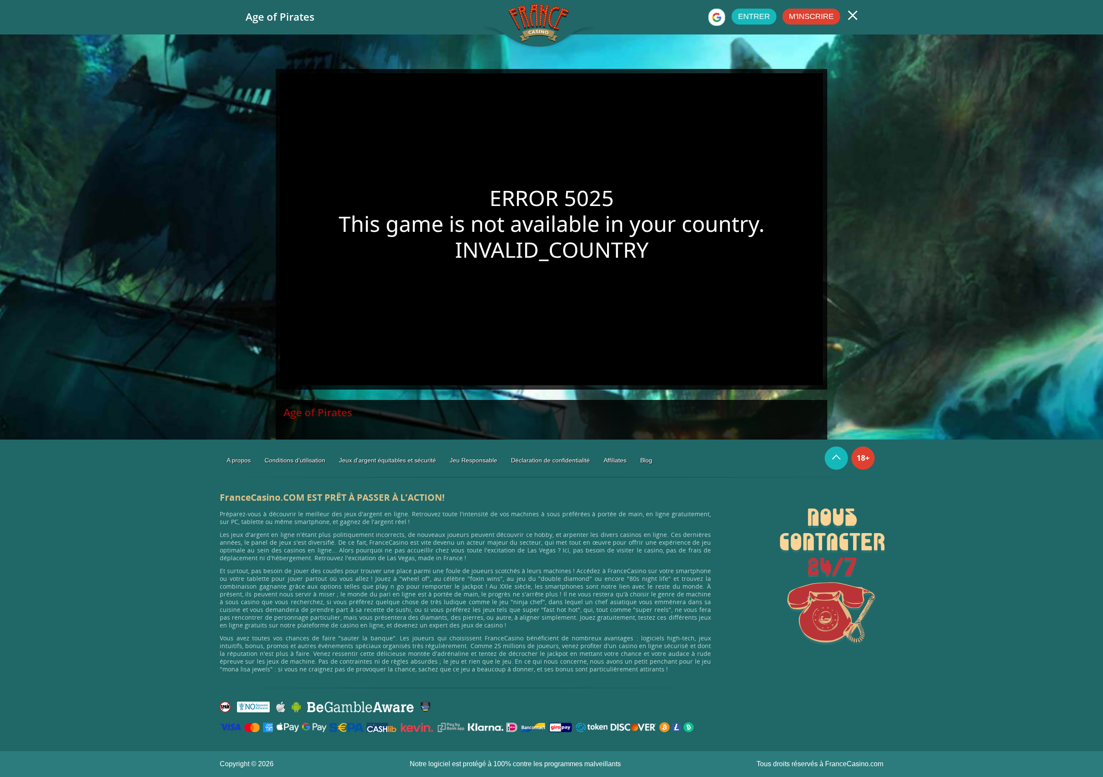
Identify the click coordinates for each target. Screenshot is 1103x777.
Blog (646, 460)
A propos (239, 460)
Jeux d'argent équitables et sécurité (387, 460)
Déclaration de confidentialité (550, 460)
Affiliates (615, 460)
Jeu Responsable (473, 460)
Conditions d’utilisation (295, 460)
